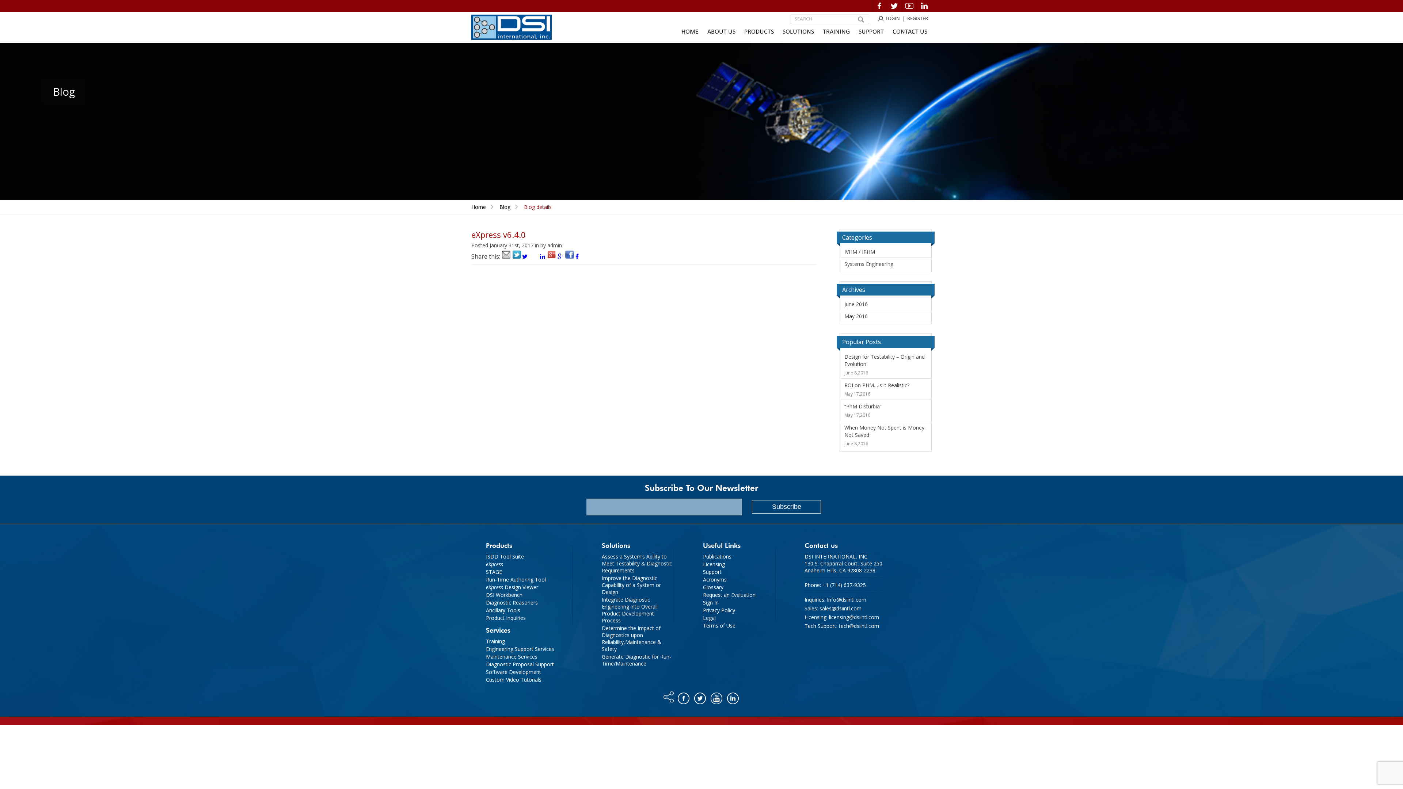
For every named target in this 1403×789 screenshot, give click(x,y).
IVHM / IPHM (859, 251)
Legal (709, 617)
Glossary (713, 587)
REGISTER (917, 19)
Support (871, 31)
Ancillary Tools (503, 610)
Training (836, 31)
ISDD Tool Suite (505, 556)
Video (909, 6)
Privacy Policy (719, 610)
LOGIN (893, 19)
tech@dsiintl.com (859, 625)
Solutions (798, 31)
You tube (717, 697)
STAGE (494, 571)
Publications (717, 556)
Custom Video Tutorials (513, 679)
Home (690, 31)
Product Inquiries (506, 617)
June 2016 (856, 304)
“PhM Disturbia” (863, 406)
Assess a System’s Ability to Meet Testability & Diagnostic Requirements (637, 563)
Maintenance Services (511, 656)
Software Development (513, 671)
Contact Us (910, 31)
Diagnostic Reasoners (512, 602)
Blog (504, 206)
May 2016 (856, 316)
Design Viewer (512, 587)
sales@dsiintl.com (841, 608)
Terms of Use (719, 625)
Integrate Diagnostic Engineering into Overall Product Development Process (630, 610)
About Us (721, 31)
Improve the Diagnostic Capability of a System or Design (631, 585)
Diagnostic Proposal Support (520, 664)
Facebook (879, 6)
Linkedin (924, 6)
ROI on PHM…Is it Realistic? (876, 385)
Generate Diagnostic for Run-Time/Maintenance (636, 660)
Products (759, 31)
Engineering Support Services (520, 648)
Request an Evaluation (729, 594)
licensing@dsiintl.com (854, 617)
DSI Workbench (504, 594)
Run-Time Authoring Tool (516, 579)
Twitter (894, 6)
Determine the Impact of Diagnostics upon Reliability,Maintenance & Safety (631, 638)
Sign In (711, 602)
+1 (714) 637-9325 (844, 585)
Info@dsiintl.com (846, 599)
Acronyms (715, 579)
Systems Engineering (868, 263)
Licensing (714, 564)
